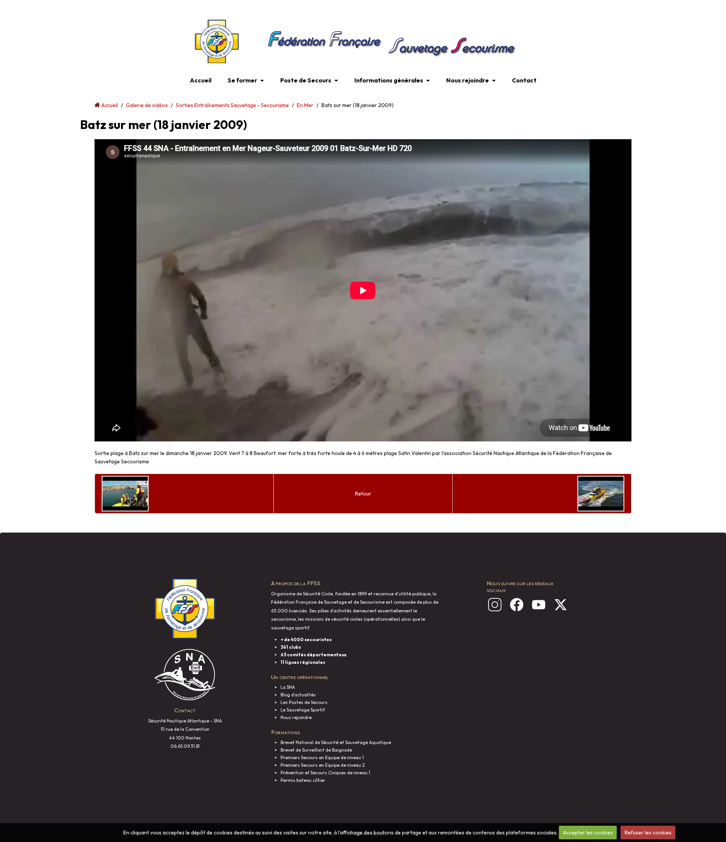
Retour (363, 493)
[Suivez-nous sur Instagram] (495, 605)
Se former (242, 80)
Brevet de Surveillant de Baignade (316, 750)
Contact (524, 80)
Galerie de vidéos (147, 105)
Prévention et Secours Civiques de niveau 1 (325, 772)
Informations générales (388, 80)
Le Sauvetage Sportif (303, 710)
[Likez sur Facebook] (517, 605)
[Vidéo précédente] (123, 493)
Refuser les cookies (648, 832)
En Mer (305, 105)
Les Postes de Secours (304, 702)
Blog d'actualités (298, 695)
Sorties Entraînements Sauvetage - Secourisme (232, 105)
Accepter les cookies (588, 832)
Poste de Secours (305, 80)
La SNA (288, 687)
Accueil (200, 80)
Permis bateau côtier (303, 780)
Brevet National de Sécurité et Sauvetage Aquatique (336, 742)
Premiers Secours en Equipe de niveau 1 (322, 757)
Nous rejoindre (467, 80)
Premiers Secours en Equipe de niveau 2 (323, 765)
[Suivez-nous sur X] (560, 605)
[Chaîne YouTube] (539, 605)
